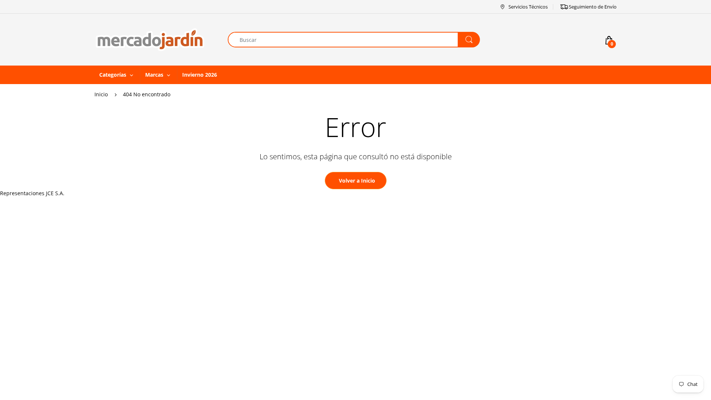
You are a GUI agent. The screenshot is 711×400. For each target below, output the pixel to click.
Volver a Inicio (357, 180)
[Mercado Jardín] (150, 39)
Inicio (101, 94)
